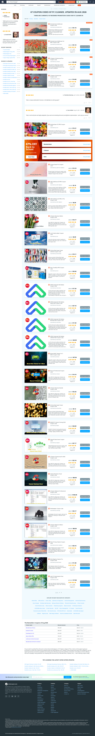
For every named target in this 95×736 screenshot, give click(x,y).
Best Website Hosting (68, 689)
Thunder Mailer (11, 49)
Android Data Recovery (80, 600)
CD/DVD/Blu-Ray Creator (40, 608)
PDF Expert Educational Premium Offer (11, 65)
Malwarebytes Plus (11, 53)
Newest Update (42, 18)
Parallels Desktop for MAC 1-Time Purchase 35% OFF (81, 666)
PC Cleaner (71, 608)
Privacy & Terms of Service (16, 727)
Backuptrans (53, 702)
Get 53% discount (85, 84)
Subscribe (67, 677)
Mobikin (52, 707)
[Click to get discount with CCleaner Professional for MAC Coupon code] (36, 462)
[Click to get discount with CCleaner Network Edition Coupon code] (36, 530)
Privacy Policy (76, 677)
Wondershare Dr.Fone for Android (33, 641)
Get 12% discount (85, 516)
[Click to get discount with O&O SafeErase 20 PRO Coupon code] (36, 187)
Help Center (80, 685)
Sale (79, 5)
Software (39, 613)
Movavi (52, 687)
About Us (66, 685)
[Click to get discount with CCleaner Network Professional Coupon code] (36, 496)
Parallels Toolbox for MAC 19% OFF (32, 668)
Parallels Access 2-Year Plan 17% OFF (32, 670)
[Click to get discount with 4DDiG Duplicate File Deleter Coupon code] (36, 290)
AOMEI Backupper (41, 702)
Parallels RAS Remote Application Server (11, 85)
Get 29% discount (85, 379)
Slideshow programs (58, 605)
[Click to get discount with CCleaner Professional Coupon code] (36, 81)
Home (56, 592)
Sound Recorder (78, 608)
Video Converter (49, 605)
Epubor (52, 709)
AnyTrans (39, 697)
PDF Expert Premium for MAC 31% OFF (33, 664)
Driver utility (48, 600)
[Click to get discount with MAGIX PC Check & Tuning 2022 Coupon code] (36, 427)
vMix (15, 5)
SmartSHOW (40, 700)
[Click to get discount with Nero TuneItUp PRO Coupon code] (36, 273)
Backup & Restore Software (58, 603)
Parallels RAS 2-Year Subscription (11, 87)
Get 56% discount (85, 276)
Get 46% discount (85, 224)
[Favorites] (90, 2)
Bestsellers (36, 18)
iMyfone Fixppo (40, 710)
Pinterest (18, 696)
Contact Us (66, 694)
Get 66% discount (85, 310)
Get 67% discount (85, 173)
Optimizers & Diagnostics (57, 600)
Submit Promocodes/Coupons (83, 692)
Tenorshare (53, 689)
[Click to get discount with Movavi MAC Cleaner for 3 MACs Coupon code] (36, 359)
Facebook (9, 696)
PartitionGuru (40, 699)
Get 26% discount (85, 396)
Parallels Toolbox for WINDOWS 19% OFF (56, 668)
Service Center (67, 690)
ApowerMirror (40, 712)
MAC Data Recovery (52, 610)
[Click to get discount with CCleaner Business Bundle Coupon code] (36, 393)
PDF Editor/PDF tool (61, 610)
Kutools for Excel (29, 630)
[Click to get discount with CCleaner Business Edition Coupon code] (36, 221)
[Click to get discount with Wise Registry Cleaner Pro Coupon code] (36, 564)
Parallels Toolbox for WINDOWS (11, 77)
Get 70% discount (85, 345)
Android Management (69, 600)
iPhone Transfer (80, 603)
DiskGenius (39, 705)
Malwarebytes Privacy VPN (11, 51)
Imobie (52, 704)
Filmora (39, 685)
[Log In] (93, 2)
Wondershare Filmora (30, 627)
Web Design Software (54, 613)
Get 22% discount (85, 32)
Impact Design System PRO (11, 57)
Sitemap (79, 689)
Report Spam (80, 687)
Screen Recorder (50, 608)
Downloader (69, 610)
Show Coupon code (85, 29)
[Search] (54, 2)
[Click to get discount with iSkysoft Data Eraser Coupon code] (36, 445)
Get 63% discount (85, 568)
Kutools (52, 685)
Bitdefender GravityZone (59, 5)
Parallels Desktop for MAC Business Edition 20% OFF (36, 666)
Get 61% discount (85, 133)
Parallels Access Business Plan (11, 83)
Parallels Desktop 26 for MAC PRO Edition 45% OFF (81, 664)
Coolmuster (30, 5)
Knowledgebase (80, 690)
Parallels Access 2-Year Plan (11, 81)
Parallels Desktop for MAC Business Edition (11, 69)
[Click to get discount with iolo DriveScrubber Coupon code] (36, 238)
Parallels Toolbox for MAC (11, 75)
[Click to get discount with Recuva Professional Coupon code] (36, 376)
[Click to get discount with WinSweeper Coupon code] (36, 513)
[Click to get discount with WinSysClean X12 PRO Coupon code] (36, 130)
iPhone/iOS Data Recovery (70, 603)
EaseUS (39, 5)
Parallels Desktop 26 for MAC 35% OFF (55, 666)
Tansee (52, 705)
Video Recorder (76, 613)
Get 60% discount (85, 362)
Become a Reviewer (81, 694)
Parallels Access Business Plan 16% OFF (55, 670)
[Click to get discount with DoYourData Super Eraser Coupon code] (36, 410)
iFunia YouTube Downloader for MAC (11, 55)
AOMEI (52, 694)
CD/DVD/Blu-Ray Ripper (78, 610)
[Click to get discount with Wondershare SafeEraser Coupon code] (36, 29)
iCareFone (39, 692)
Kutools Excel (71, 5)
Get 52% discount (85, 414)
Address (66, 692)
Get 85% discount (85, 585)
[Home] (52, 9)
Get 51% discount (85, 67)
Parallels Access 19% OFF (75, 668)
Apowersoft (53, 710)
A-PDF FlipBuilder (54, 712)
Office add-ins (41, 600)
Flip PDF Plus (40, 707)
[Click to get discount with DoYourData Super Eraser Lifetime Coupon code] (36, 255)
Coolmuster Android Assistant (32, 639)
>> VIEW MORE (73, 670)
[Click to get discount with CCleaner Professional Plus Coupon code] (36, 63)
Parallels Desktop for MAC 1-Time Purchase (11, 73)
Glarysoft (53, 699)
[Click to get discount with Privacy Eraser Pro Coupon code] (36, 170)
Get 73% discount (85, 207)
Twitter (15, 696)
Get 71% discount (85, 293)
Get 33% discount (85, 431)
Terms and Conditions (84, 677)
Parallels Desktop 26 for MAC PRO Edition (11, 67)
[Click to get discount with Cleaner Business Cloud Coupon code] (36, 479)
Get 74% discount (85, 190)
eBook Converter (67, 605)
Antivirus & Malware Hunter (66, 613)
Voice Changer (36, 603)
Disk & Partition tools (39, 605)
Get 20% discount (85, 482)
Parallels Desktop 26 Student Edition (11, 91)
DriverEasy (22, 5)
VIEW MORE (5, 93)
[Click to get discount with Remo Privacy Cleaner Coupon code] (36, 547)
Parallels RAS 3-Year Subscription (11, 89)
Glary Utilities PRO (30, 636)
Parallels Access (11, 79)
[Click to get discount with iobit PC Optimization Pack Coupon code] (36, 581)
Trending (31, 18)
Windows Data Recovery (45, 603)
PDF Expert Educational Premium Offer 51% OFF (57, 664)
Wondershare (47, 5)
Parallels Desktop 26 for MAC (11, 71)
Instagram (6, 696)
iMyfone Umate (40, 704)
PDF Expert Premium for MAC (11, 63)
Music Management (64, 608)
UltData (39, 694)
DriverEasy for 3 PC (30, 633)
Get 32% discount (85, 448)
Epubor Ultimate (41, 709)
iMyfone (52, 697)
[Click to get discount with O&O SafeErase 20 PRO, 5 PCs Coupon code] (36, 204)
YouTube (12, 696)
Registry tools (45, 613)
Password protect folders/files (39, 610)
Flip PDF (56, 608)
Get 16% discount (85, 550)
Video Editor (34, 600)
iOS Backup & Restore (77, 605)
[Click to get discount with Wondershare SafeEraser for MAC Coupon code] (36, 46)
